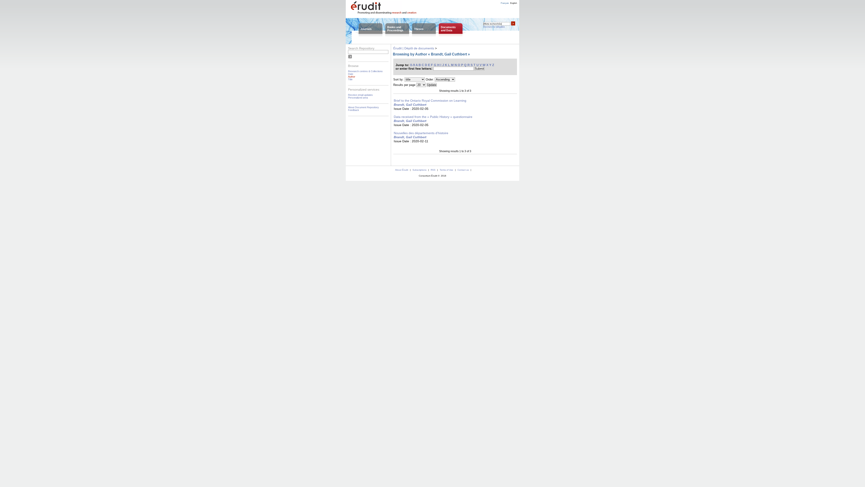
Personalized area (358, 97)
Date (350, 74)
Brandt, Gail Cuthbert (410, 104)
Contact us (463, 170)
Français (505, 3)
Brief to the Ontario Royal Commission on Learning (430, 100)
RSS (433, 170)
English (513, 3)
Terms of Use (446, 170)
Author (351, 76)
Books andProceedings (395, 29)
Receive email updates (360, 95)
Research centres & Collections (365, 71)
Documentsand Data (448, 29)
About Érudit (401, 170)
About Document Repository (363, 107)
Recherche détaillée (494, 26)
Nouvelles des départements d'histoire (421, 133)
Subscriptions (419, 170)
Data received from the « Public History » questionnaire (433, 117)
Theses (418, 29)
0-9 (412, 65)
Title (350, 79)
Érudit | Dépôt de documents (413, 48)
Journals (366, 29)
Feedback (353, 110)
